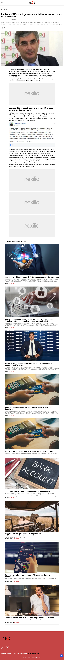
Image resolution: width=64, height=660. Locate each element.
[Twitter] (6, 646)
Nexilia (6, 283)
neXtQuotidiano (5, 19)
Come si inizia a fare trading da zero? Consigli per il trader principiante (27, 575)
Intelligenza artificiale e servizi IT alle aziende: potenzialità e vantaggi (32, 277)
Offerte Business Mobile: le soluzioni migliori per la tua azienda (29, 618)
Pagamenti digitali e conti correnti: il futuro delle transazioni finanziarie (28, 408)
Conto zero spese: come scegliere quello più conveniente (27, 491)
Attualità (4, 9)
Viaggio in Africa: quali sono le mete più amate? (23, 534)
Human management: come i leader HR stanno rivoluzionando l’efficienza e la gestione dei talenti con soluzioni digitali (29, 320)
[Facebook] (1, 646)
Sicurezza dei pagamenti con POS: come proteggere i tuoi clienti (30, 451)
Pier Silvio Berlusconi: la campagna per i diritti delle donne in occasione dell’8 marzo (28, 364)
